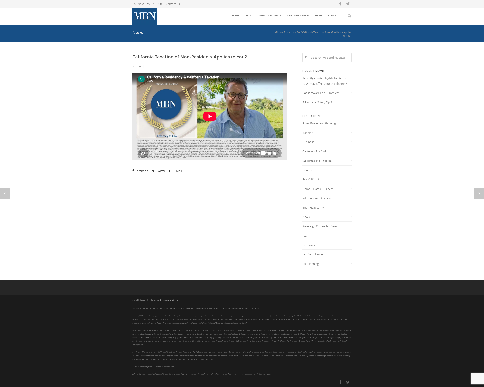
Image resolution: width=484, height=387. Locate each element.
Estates (307, 170)
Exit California (311, 179)
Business (308, 142)
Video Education (298, 15)
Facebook (141, 171)
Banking (307, 132)
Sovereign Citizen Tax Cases (320, 226)
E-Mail (177, 171)
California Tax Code (314, 151)
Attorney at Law (170, 300)
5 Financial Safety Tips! (317, 102)
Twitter (160, 171)
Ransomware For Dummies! (320, 93)
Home (236, 15)
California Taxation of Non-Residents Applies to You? (189, 57)
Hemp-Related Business (317, 189)
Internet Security (313, 207)
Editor (136, 66)
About (249, 15)
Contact (334, 15)
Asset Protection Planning (319, 123)
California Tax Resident (317, 160)
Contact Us (173, 4)
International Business (316, 198)
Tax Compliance (312, 254)
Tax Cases (308, 245)
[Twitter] (348, 4)
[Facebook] (340, 4)
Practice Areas (270, 15)
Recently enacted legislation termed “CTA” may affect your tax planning (325, 80)
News (319, 15)
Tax (148, 66)
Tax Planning (310, 264)
